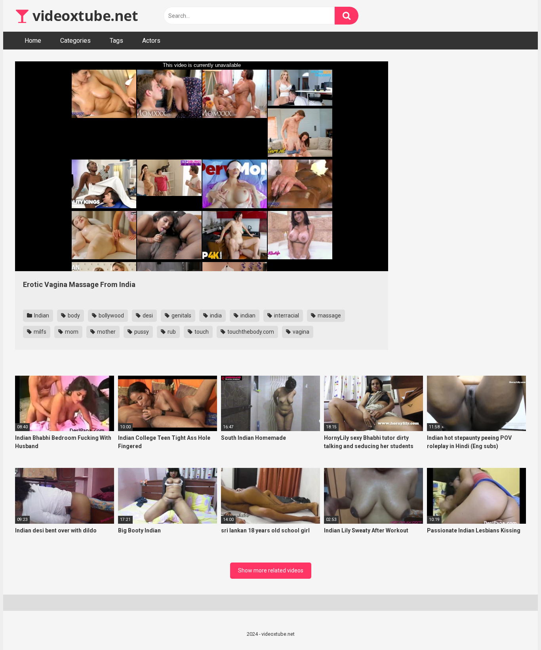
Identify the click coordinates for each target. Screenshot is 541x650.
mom (71, 332)
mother (106, 332)
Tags (116, 40)
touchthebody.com (250, 332)
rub (171, 332)
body (73, 315)
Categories (75, 40)
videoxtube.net (83, 15)
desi (147, 315)
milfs (39, 332)
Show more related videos (270, 570)
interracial (286, 315)
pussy (141, 332)
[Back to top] (514, 626)
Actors (151, 40)
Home (33, 40)
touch (201, 332)
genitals (180, 315)
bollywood (110, 315)
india (215, 315)
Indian (41, 315)
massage (328, 315)
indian (247, 315)
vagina (300, 332)
